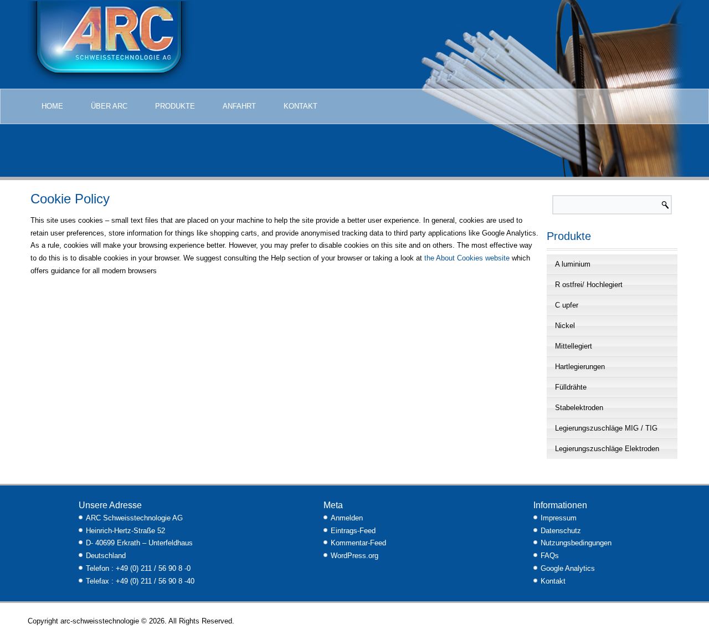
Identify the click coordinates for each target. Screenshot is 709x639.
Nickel (565, 325)
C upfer (566, 305)
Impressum (559, 518)
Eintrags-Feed (353, 530)
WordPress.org (354, 555)
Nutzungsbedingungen (576, 543)
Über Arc (109, 106)
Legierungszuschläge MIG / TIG (606, 428)
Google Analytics (568, 568)
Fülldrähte (571, 387)
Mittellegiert (573, 346)
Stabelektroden (579, 407)
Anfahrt (239, 106)
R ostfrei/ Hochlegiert (589, 284)
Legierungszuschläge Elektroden (607, 448)
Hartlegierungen (580, 366)
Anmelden (347, 518)
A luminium (572, 264)
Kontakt (300, 106)
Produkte (175, 106)
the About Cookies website (467, 258)
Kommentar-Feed (358, 543)
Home (52, 106)
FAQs (550, 555)
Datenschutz (561, 530)
